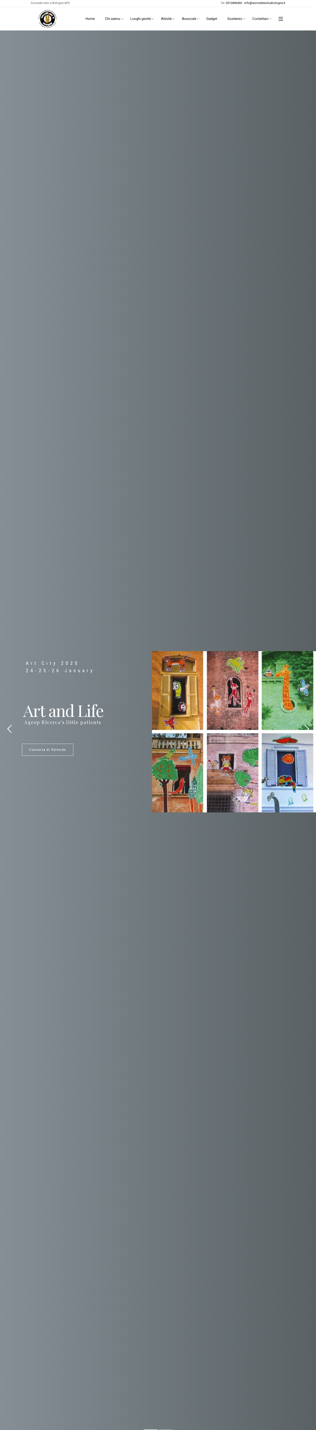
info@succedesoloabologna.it (264, 3)
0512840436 (234, 3)
